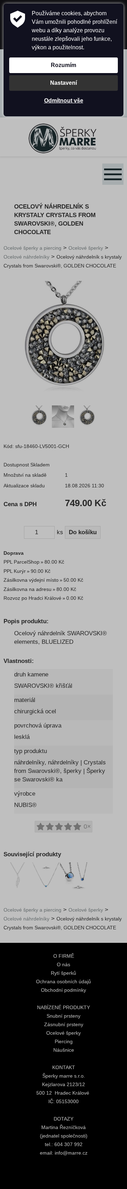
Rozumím (63, 65)
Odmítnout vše (63, 101)
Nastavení (63, 83)
